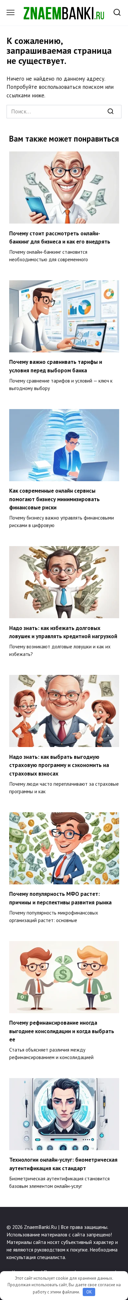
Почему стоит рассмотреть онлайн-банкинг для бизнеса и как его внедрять (59, 237)
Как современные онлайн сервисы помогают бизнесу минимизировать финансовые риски (54, 499)
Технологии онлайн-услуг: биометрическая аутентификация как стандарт (63, 1164)
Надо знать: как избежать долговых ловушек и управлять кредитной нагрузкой (63, 632)
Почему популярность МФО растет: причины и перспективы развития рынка (60, 898)
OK (89, 1292)
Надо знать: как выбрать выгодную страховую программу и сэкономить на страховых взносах (59, 765)
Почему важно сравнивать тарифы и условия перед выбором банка (55, 366)
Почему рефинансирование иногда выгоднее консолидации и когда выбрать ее (61, 1031)
